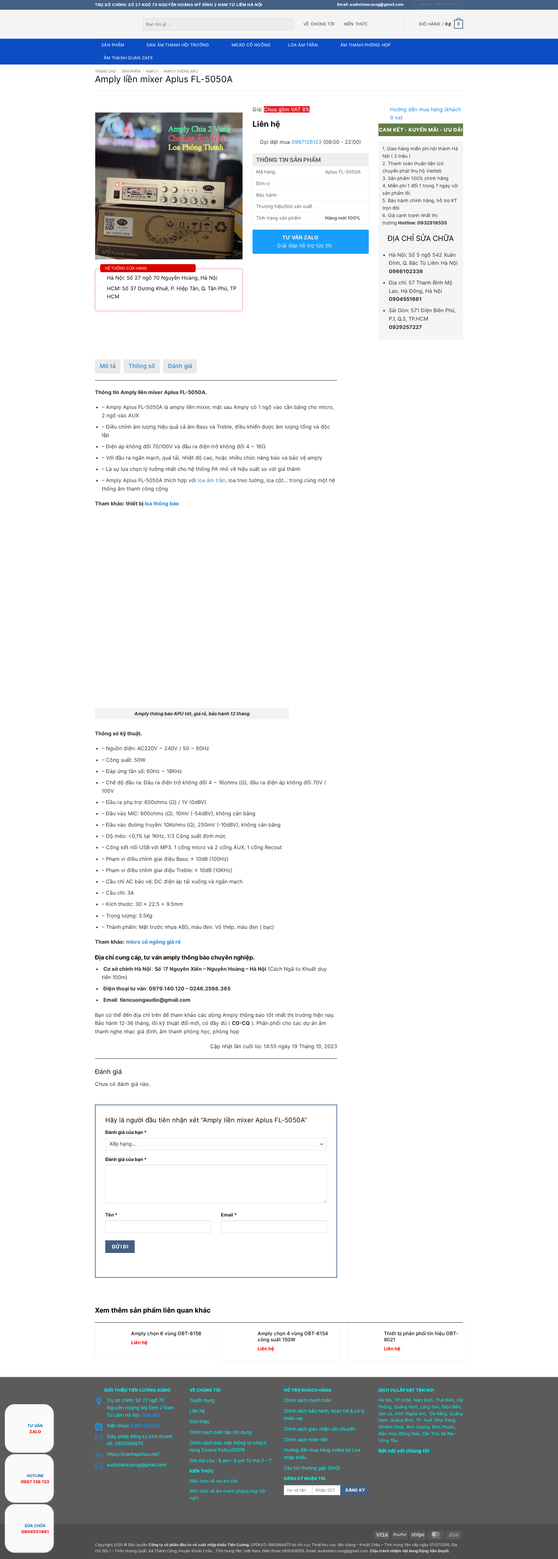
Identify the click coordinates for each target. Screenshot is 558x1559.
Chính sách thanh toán (307, 1400)
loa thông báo (162, 503)
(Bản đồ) (150, 1415)
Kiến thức (355, 24)
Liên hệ (197, 1411)
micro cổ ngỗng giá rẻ (153, 941)
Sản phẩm (112, 45)
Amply (152, 71)
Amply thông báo (180, 71)
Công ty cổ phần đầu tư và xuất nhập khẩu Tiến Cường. (199, 1545)
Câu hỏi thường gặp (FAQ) (312, 1468)
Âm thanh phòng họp (365, 45)
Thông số (142, 365)
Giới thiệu (200, 1421)
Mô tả (108, 365)
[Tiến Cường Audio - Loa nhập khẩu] (114, 24)
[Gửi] (291, 24)
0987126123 (307, 142)
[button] (441, 24)
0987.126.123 (145, 1425)
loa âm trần (211, 480)
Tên (111, 1214)
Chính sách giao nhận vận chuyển (319, 1429)
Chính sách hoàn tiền (306, 1439)
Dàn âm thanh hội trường (178, 45)
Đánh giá (180, 365)
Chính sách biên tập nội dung (221, 1432)
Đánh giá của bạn (126, 1132)
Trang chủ (105, 71)
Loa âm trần (303, 45)
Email (229, 1214)
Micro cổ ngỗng (251, 45)
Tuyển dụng (202, 1400)
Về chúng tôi (319, 24)
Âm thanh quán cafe (128, 57)
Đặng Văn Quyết (434, 1551)
